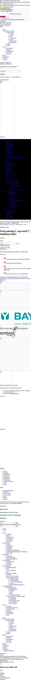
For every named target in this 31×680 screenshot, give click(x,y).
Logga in (3, 74)
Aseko (11, 196)
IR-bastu (8, 49)
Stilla (11, 36)
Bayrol (11, 198)
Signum (11, 39)
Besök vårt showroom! (15, 14)
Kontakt (5, 497)
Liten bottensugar (10, 163)
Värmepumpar (10, 167)
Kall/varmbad (13, 41)
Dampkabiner (9, 51)
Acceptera (11, 662)
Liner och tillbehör (11, 175)
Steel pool (8, 148)
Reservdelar (9, 159)
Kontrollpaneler (10, 213)
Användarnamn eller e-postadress (9, 66)
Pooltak (8, 150)
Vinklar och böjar (14, 184)
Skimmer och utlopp (11, 178)
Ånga (7, 219)
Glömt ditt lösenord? (5, 77)
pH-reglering (13, 202)
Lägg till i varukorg (5, 245)
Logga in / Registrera (8, 650)
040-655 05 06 (6, 8)
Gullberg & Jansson (14, 199)
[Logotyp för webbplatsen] (6, 26)
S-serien (12, 34)
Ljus (7, 177)
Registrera (9, 64)
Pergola (8, 44)
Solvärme (8, 169)
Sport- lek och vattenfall (12, 181)
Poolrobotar (9, 162)
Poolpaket (8, 141)
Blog (4, 496)
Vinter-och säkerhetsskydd (13, 156)
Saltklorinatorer (13, 193)
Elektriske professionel (12, 211)
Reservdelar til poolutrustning (20, 221)
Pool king (22, 278)
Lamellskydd (9, 152)
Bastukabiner (9, 48)
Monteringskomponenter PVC (17, 190)
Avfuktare (8, 180)
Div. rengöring (13, 206)
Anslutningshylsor (14, 185)
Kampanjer (3, 16)
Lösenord (3, 71)
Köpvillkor (6, 492)
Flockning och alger (15, 205)
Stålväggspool (9, 144)
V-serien (12, 35)
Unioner (12, 188)
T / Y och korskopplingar (16, 187)
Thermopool (9, 145)
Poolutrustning (9, 221)
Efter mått (8, 54)
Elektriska (8, 210)
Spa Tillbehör (13, 42)
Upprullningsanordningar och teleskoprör (16, 158)
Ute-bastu (8, 52)
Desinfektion (13, 203)
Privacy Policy (6, 493)
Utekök (8, 45)
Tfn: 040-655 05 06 (9, 392)
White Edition (13, 38)
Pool (4, 221)
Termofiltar (9, 155)
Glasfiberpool (9, 146)
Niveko (8, 142)
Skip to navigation (4, 0)
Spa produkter (13, 207)
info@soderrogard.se (7, 9)
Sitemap (5, 499)
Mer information (4, 662)
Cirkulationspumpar (11, 173)
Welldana (12, 195)
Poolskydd (9, 153)
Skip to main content (14, 0)
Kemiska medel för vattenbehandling (15, 200)
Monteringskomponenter (12, 183)
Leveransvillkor (7, 495)
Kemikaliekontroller (11, 192)
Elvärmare (9, 170)
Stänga (2, 673)
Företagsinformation (8, 490)
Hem (1, 221)
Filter (7, 174)
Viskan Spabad (10, 32)
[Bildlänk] (6, 382)
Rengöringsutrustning (11, 165)
